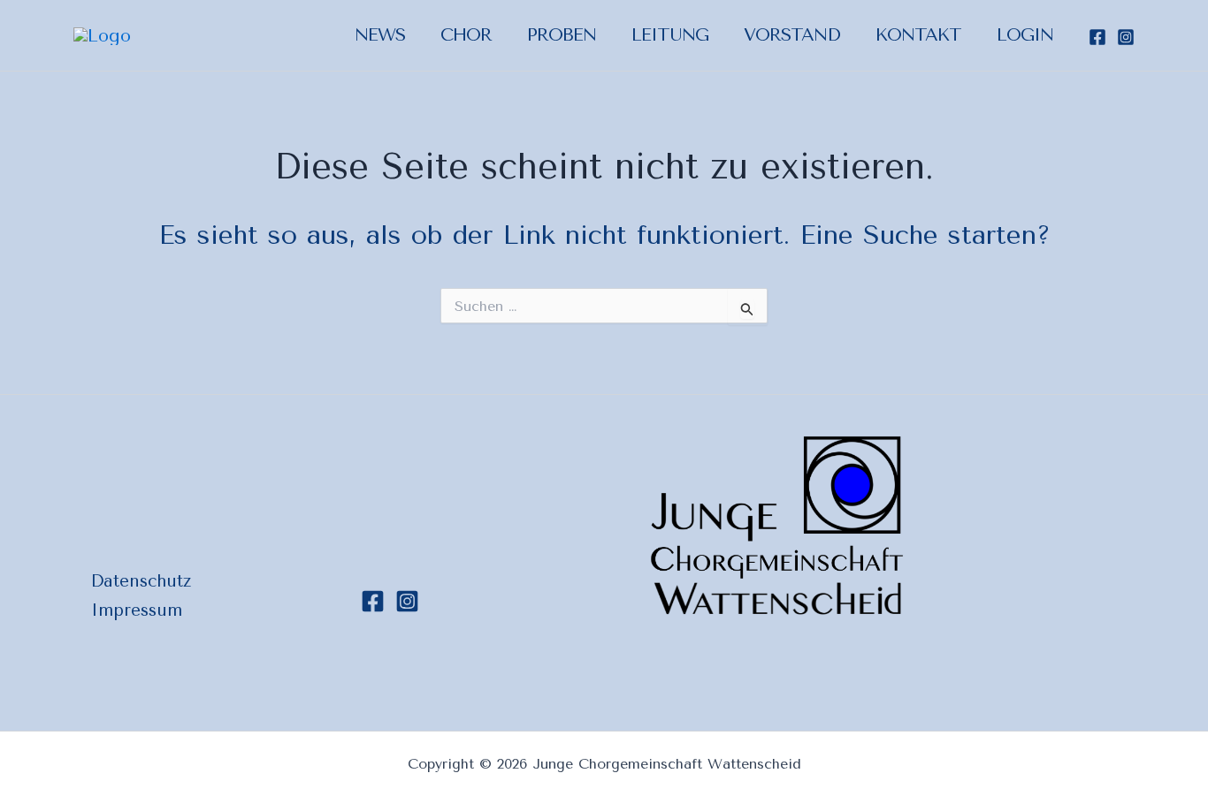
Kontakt (918, 35)
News (380, 35)
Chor (466, 35)
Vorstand (792, 35)
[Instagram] (1126, 37)
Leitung (669, 35)
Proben (561, 35)
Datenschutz (141, 581)
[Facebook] (1097, 37)
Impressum (136, 610)
